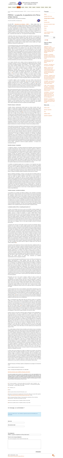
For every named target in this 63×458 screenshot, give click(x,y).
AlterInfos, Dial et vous (48, 16)
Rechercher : (46, 35)
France (45, 28)
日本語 (30, 7)
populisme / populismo (48, 115)
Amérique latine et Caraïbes (18, 11)
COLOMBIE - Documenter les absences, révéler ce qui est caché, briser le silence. (49, 82)
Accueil (9, 11)
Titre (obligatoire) (11, 433)
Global (45, 30)
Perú (45, 111)
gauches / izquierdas (47, 109)
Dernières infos (46, 22)
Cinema (42, 7)
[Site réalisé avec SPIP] (53, 455)
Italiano (26, 7)
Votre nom (10, 421)
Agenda (33, 7)
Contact (19, 456)
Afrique (45, 14)
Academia (38, 7)
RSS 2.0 (22, 456)
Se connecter (15, 456)
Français (18, 7)
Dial (21, 20)
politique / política (47, 113)
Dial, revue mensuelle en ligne (49, 24)
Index (50, 7)
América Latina (46, 107)
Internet (46, 7)
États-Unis (46, 26)
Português (14, 7)
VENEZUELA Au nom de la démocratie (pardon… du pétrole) (49, 61)
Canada (45, 20)
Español (9, 7)
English (22, 7)
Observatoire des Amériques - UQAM (22, 24)
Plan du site (10, 456)
